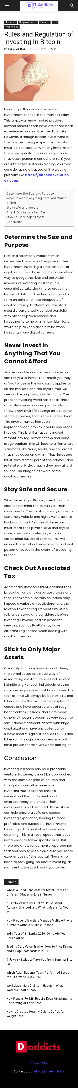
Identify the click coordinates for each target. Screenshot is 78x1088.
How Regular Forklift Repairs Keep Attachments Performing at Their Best (39, 1001)
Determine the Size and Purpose (30, 194)
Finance (44, 22)
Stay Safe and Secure (22, 208)
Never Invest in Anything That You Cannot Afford (37, 200)
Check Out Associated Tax (25, 212)
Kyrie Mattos (17, 49)
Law (55, 22)
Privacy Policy (38, 1062)
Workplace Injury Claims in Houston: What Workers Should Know (35, 988)
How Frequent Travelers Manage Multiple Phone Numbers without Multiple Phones (39, 923)
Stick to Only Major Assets (25, 217)
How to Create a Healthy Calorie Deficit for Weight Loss (36, 1014)
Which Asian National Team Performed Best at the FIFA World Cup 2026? (39, 975)
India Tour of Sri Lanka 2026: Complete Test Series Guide (37, 936)
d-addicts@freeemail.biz (47, 1071)
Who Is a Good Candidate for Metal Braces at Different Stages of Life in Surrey (37, 892)
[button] (72, 5)
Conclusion (14, 222)
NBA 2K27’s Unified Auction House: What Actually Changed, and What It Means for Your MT (38, 907)
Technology (11, 26)
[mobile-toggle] (7, 5)
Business (10, 22)
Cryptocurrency (28, 22)
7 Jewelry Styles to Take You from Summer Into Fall (39, 962)
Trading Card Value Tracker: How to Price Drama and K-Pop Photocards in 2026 (40, 949)
